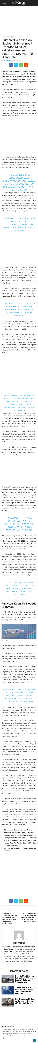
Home (3, 36)
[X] (16, 65)
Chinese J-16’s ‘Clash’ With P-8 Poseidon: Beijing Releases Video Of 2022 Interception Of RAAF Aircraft (19, 309)
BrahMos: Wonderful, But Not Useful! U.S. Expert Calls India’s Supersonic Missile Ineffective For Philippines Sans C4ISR (19, 695)
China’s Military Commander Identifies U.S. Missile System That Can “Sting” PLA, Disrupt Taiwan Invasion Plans (9, 918)
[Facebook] (11, 65)
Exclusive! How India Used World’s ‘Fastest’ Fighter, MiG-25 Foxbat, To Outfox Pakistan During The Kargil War (19, 588)
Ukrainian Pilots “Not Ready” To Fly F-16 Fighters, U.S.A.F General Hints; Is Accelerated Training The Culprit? (19, 524)
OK (34, 1040)
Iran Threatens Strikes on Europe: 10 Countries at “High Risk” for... (25, 1001)
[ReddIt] (26, 65)
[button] (5, 3)
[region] (19, 21)
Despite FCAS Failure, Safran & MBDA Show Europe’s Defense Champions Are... (24, 979)
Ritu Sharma (7, 60)
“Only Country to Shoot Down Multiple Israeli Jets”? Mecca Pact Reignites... (25, 990)
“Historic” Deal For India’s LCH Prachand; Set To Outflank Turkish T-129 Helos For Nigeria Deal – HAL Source (19, 224)
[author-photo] (19, 940)
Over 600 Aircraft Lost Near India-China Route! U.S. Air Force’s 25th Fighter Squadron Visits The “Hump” (28, 917)
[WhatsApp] (21, 65)
